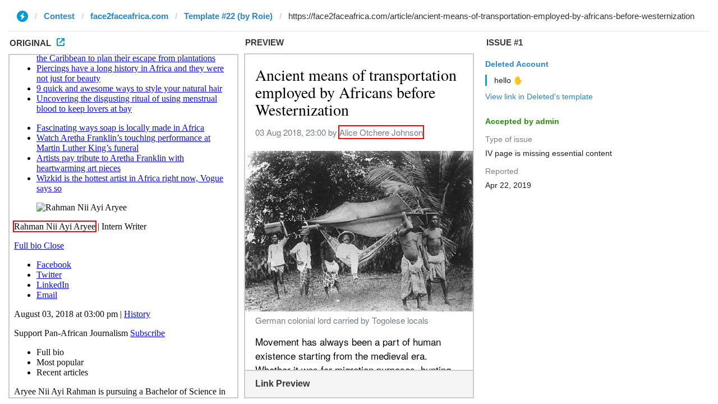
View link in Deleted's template (539, 96)
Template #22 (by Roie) (228, 16)
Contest (59, 16)
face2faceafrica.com (129, 16)
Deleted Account (517, 63)
